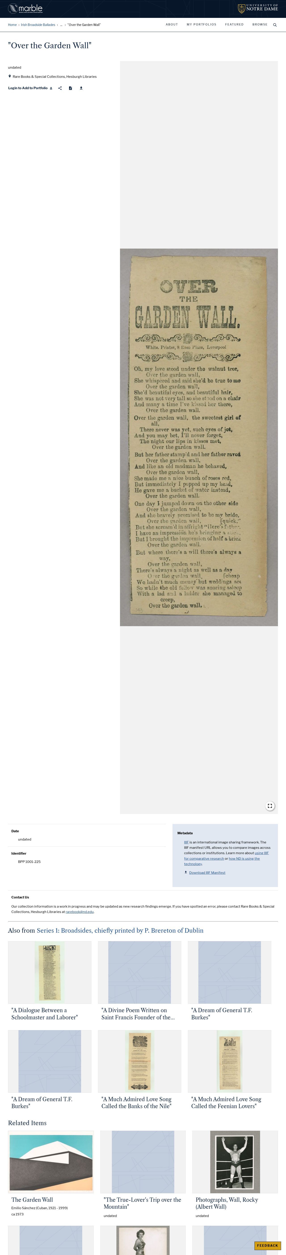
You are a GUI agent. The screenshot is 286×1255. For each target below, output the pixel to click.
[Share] (60, 88)
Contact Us (20, 897)
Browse (260, 24)
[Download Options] (81, 88)
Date (15, 831)
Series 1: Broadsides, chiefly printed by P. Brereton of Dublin (120, 930)
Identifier (18, 853)
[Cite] (70, 88)
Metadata (185, 833)
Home (12, 25)
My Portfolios (202, 24)
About (172, 24)
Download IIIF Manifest (207, 873)
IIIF (186, 842)
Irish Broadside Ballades (38, 25)
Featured (234, 24)
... (61, 25)
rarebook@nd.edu (80, 912)
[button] (199, 437)
